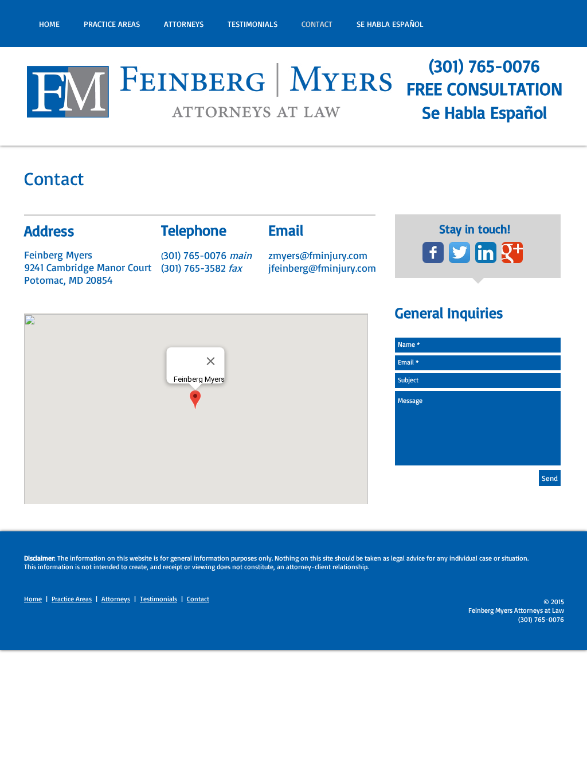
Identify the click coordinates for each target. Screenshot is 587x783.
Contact (198, 598)
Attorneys (115, 598)
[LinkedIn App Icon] (485, 252)
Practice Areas (72, 598)
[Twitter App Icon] (459, 252)
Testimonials (158, 598)
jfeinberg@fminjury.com (322, 267)
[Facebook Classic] (433, 252)
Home (33, 598)
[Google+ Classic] (512, 252)
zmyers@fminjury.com (317, 255)
